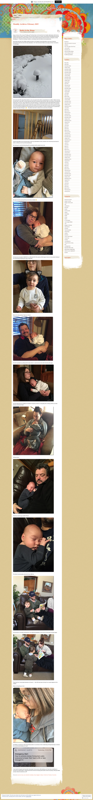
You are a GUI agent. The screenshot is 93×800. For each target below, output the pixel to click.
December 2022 (68, 70)
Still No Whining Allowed (36, 7)
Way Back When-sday (69, 247)
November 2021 (68, 78)
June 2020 (67, 93)
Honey (35, 774)
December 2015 (68, 173)
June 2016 (67, 164)
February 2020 (67, 98)
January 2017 (67, 152)
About (19, 15)
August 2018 (67, 122)
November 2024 (68, 66)
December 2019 (68, 101)
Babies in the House (27, 30)
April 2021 (67, 83)
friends (66, 209)
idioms (66, 218)
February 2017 (67, 151)
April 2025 (67, 64)
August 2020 (67, 91)
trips (65, 244)
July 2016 (66, 162)
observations (67, 226)
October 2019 (67, 104)
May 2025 (66, 62)
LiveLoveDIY (67, 48)
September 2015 (68, 178)
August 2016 (67, 160)
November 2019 (68, 102)
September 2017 (68, 139)
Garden (66, 212)
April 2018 (67, 128)
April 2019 (67, 109)
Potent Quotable (68, 230)
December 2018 (68, 115)
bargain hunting (68, 201)
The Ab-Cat (46, 774)
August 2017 (67, 141)
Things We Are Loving (69, 242)
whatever (66, 44)
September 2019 (68, 106)
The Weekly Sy (67, 241)
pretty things (67, 231)
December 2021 (68, 77)
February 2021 (67, 85)
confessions (67, 205)
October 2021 (67, 80)
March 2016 (67, 168)
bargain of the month (69, 202)
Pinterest (66, 228)
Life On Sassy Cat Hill (69, 53)
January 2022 (67, 75)
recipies (66, 233)
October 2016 (67, 157)
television (66, 234)
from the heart (67, 210)
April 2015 (67, 186)
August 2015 (67, 180)
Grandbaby (31, 774)
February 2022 (67, 74)
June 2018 (67, 125)
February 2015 (67, 189)
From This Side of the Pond (70, 46)
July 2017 (66, 143)
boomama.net (67, 49)
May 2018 (66, 127)
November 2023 (68, 69)
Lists (65, 223)
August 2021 (67, 82)
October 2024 (67, 67)
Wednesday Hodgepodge (70, 249)
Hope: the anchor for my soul (70, 43)
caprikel (32, 31)
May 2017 (66, 146)
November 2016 (68, 156)
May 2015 (66, 184)
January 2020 (67, 99)
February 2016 (67, 170)
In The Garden (67, 220)
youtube (66, 252)
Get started (58, 1)
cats (24, 774)
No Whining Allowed (69, 54)
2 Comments (54, 774)
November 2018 (68, 117)
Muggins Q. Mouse (40, 774)
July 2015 (66, 181)
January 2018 (67, 133)
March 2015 (67, 188)
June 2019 (67, 107)
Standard (58, 30)
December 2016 (68, 154)
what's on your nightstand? (70, 250)
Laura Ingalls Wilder (68, 222)
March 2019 (67, 111)
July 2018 (66, 123)
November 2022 (68, 72)
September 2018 (68, 120)
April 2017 (67, 147)
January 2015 (67, 191)
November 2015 (68, 175)
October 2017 (67, 138)
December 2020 (68, 88)
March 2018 (67, 130)
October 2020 (67, 90)
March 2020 (67, 96)
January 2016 (67, 172)
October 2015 (67, 176)
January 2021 (67, 86)
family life (27, 774)
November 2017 (68, 136)
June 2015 (67, 183)
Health (66, 215)
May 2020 (66, 94)
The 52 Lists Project (68, 236)
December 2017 (68, 135)
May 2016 (66, 165)
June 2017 (67, 144)
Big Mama (67, 41)
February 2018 (67, 131)
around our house (20, 774)
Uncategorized (67, 246)
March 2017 (67, 149)
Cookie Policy (28, 796)
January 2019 (67, 114)
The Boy (49, 774)
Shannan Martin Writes (69, 51)
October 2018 (67, 119)
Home (15, 15)
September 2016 (68, 159)
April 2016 (67, 167)
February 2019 (67, 112)
